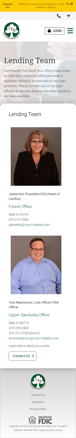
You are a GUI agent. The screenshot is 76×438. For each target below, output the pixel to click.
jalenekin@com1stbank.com (29, 225)
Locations (38, 402)
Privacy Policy (38, 409)
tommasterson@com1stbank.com (34, 338)
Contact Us (38, 395)
